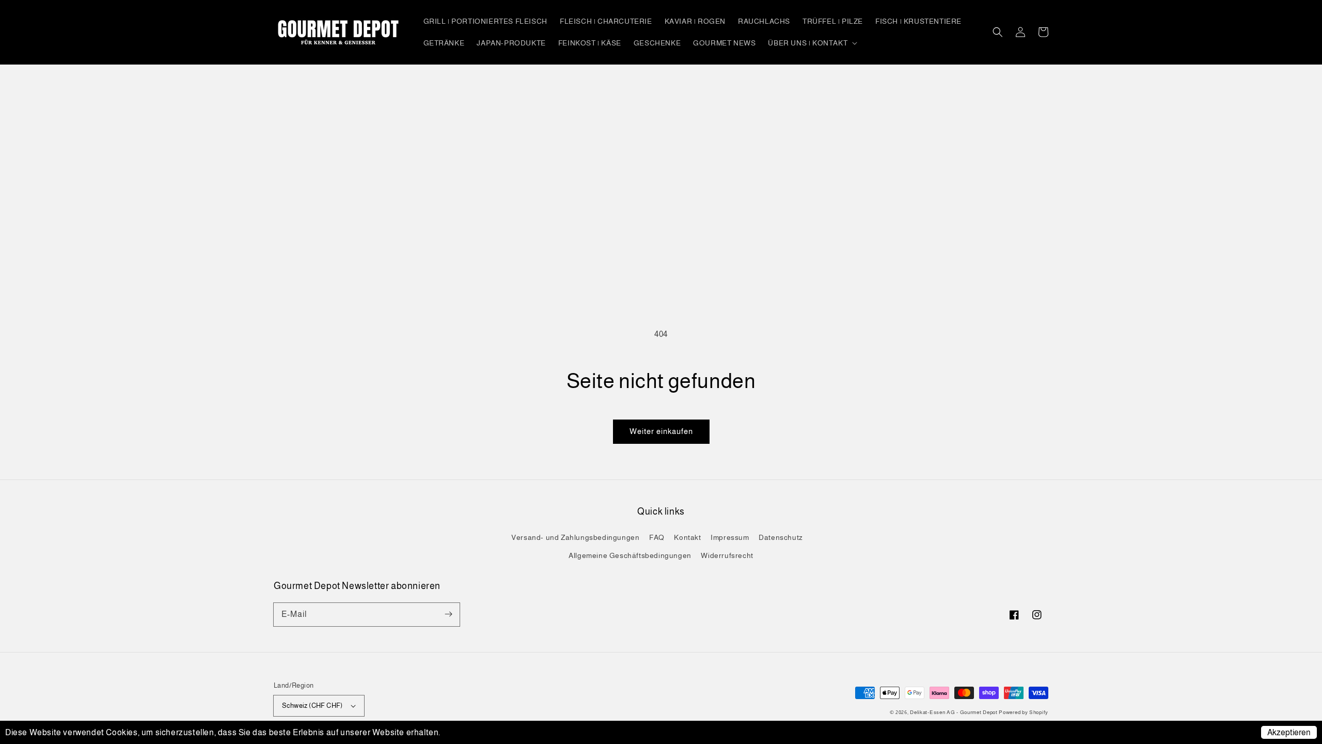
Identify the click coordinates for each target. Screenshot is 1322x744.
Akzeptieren (1289, 732)
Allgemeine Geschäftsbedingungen (630, 555)
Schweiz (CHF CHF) (312, 705)
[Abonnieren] (448, 614)
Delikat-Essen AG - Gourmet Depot (954, 712)
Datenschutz (781, 537)
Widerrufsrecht (727, 555)
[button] (997, 32)
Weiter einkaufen (661, 431)
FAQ (657, 537)
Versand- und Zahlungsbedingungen (575, 537)
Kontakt (687, 537)
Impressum (730, 537)
